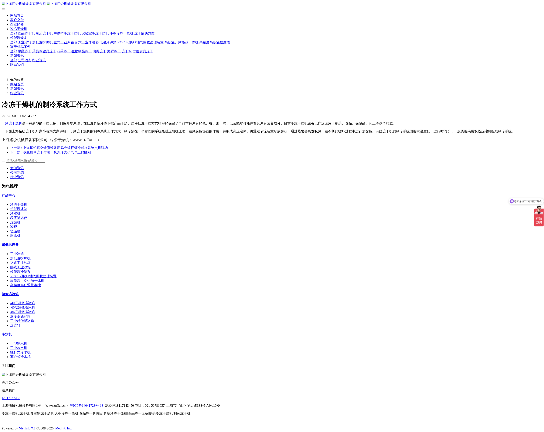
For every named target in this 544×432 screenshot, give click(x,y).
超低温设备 (10, 244)
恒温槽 (15, 231)
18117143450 (11, 398)
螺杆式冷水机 (20, 352)
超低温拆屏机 (20, 258)
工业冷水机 (18, 348)
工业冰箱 (17, 254)
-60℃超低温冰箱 (22, 307)
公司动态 (17, 172)
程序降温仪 (18, 218)
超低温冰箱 (18, 209)
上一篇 (59, 148)
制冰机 (15, 235)
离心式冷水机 (20, 357)
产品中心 (8, 195)
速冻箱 (15, 325)
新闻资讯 (17, 88)
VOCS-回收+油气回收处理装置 (33, 276)
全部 (13, 33)
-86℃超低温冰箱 (22, 312)
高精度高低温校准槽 (25, 285)
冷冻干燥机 (13, 123)
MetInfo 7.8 (27, 428)
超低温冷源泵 (20, 271)
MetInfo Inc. (63, 428)
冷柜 (13, 227)
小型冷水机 (18, 343)
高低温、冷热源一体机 (27, 280)
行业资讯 (17, 93)
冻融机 (15, 222)
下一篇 (50, 152)
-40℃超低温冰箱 (22, 303)
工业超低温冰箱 (22, 321)
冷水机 (15, 213)
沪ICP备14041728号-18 (86, 405)
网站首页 (17, 15)
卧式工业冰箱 (20, 267)
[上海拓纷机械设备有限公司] (272, 4)
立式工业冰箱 (20, 263)
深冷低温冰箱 (20, 316)
